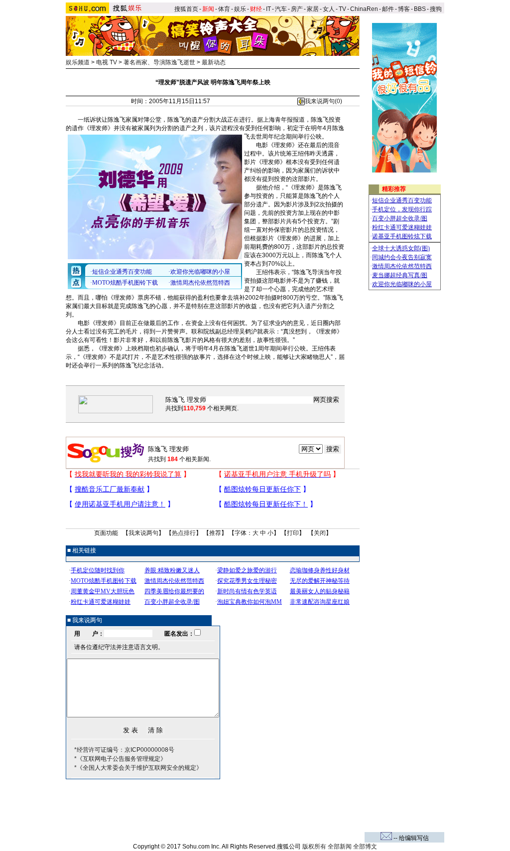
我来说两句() (323, 101)
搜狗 (436, 8)
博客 (404, 8)
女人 (329, 8)
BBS (420, 8)
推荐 (215, 532)
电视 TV (106, 62)
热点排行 (184, 532)
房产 (297, 8)
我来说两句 (143, 532)
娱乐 (240, 8)
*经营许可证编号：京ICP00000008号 (124, 749)
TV (342, 8)
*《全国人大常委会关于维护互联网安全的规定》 (138, 767)
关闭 (320, 532)
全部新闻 (340, 846)
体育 (224, 8)
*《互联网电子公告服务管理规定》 (120, 758)
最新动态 (214, 62)
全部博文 (365, 846)
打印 (293, 532)
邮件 (388, 8)
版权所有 (314, 846)
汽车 (281, 8)
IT (268, 8)
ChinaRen (364, 8)
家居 (313, 8)
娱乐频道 (78, 62)
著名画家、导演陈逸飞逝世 (159, 62)
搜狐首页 (186, 8)
